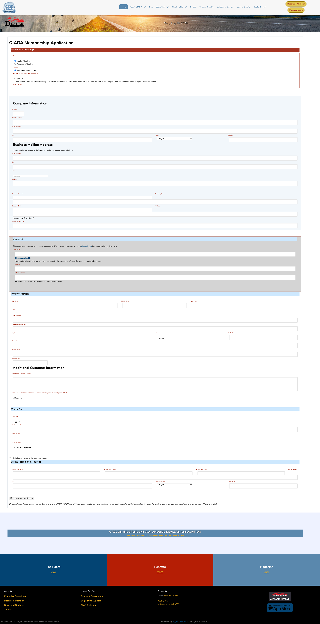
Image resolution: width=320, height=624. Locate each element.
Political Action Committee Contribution (25, 73)
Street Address (17, 126)
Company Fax (159, 194)
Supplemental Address (19, 324)
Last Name (194, 301)
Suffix (13, 309)
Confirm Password (19, 273)
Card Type (15, 416)
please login (86, 246)
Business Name (17, 117)
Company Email (17, 206)
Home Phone (16, 341)
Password (17, 264)
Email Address (16, 358)
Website (157, 206)
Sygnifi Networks (181, 621)
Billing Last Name (201, 469)
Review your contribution (22, 498)
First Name (15, 301)
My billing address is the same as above (29, 458)
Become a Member (296, 4)
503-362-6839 (171, 596)
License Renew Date (18, 221)
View (53, 572)
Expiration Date (16, 442)
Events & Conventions (92, 596)
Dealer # (15, 109)
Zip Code (231, 135)
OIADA (15, 56)
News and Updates (14, 605)
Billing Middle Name (110, 469)
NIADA (15, 67)
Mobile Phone (16, 349)
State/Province (160, 481)
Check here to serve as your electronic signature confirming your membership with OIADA (39, 393)
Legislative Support (91, 601)
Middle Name (125, 301)
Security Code (16, 433)
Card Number (16, 425)
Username (17, 249)
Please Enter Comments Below (21, 373)
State (158, 135)
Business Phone (17, 194)
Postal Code (231, 481)
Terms (7, 609)
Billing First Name (17, 469)
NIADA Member (89, 605)
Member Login (296, 10)
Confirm (18, 398)
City (13, 135)
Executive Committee (15, 596)
